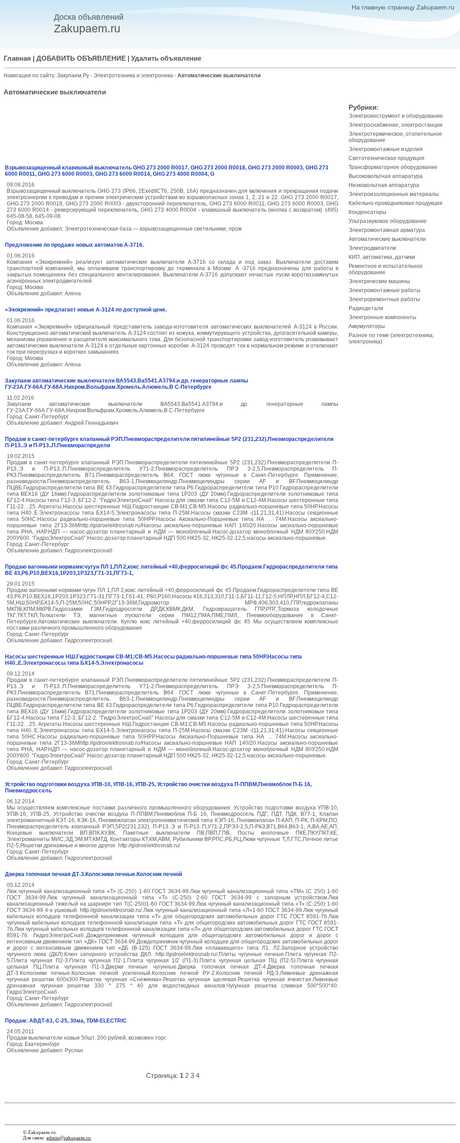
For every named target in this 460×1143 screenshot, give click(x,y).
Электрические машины (379, 281)
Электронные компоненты (382, 317)
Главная (17, 58)
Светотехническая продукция (387, 158)
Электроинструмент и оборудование (396, 116)
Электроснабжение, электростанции (395, 125)
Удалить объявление (166, 58)
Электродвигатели (372, 248)
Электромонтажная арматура (387, 230)
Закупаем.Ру (73, 75)
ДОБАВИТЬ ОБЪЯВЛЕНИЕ (81, 58)
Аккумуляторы (367, 326)
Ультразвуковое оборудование (388, 221)
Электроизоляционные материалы (394, 194)
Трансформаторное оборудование (393, 167)
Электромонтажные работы (384, 290)
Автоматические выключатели (387, 239)
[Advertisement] (172, 131)
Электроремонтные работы (384, 299)
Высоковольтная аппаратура (386, 176)
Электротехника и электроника (133, 75)
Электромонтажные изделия (386, 149)
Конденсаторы (367, 212)
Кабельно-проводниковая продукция (395, 203)
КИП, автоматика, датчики (382, 257)
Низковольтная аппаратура (384, 185)
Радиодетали (366, 308)
